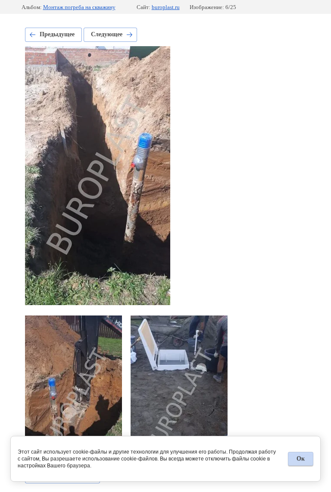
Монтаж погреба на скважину (79, 7)
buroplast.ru (166, 7)
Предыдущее (57, 34)
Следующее (106, 34)
